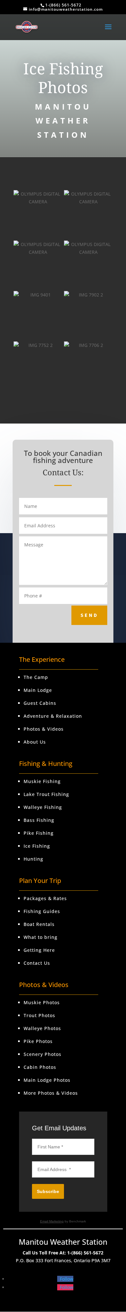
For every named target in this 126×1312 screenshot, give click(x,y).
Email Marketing (52, 1221)
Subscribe (48, 1191)
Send (89, 615)
